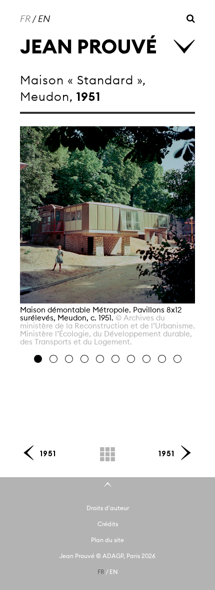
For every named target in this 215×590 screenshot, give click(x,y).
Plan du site (107, 540)
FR (25, 18)
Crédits (108, 524)
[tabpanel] (107, 239)
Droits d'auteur (107, 508)
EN (44, 18)
